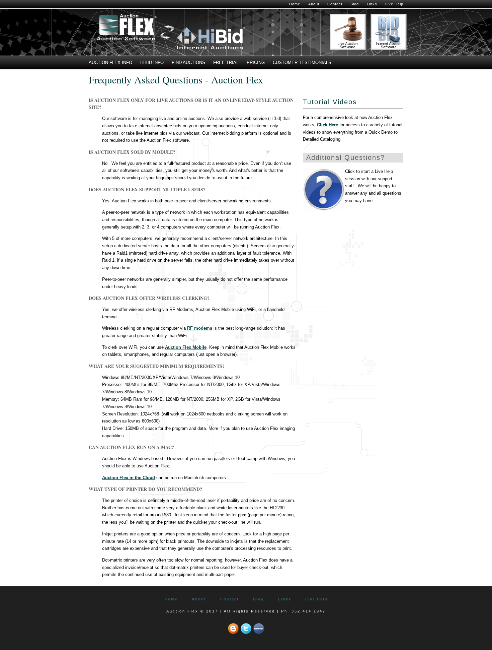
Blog (354, 4)
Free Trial (226, 62)
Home (294, 4)
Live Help (394, 4)
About (313, 4)
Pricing (256, 62)
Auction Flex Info (110, 62)
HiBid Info (152, 62)
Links (372, 4)
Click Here (327, 124)
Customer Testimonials (302, 62)
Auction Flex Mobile (186, 347)
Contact (334, 4)
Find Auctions (188, 62)
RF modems (199, 328)
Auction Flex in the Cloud (128, 477)
